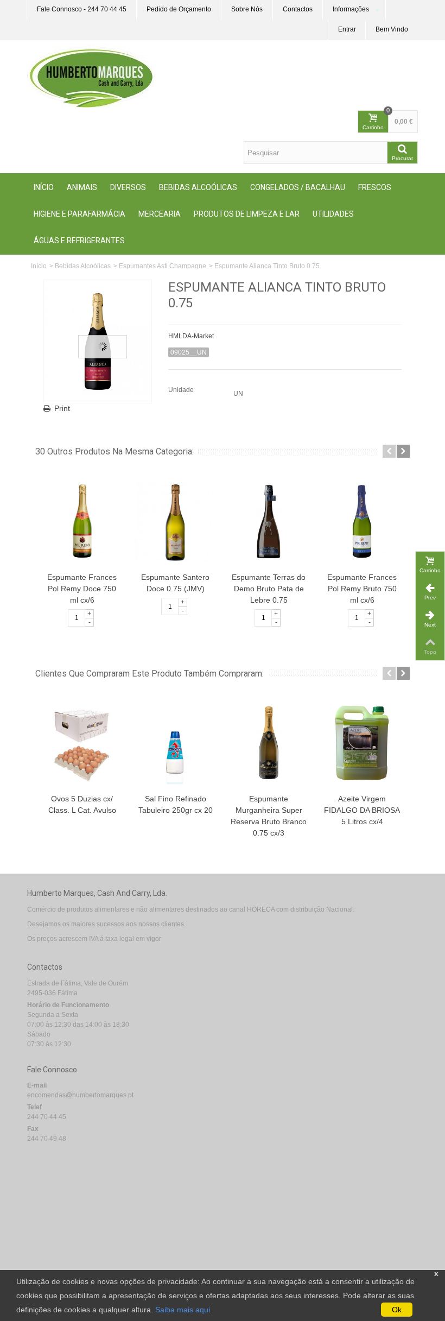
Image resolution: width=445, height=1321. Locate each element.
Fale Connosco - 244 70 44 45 (81, 9)
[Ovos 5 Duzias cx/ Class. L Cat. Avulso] (82, 743)
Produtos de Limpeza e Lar (247, 214)
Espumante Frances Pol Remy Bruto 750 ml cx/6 (362, 588)
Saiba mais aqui (182, 1309)
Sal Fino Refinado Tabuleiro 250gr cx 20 (175, 804)
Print (62, 408)
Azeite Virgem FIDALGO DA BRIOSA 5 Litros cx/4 (362, 810)
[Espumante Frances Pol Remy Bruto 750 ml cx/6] (362, 521)
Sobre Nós (247, 9)
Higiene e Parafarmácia (79, 214)
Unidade (181, 390)
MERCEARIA (159, 214)
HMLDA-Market (191, 336)
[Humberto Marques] (91, 76)
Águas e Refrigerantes (79, 240)
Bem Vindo (392, 29)
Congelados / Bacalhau (297, 187)
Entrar (347, 29)
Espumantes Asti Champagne (162, 266)
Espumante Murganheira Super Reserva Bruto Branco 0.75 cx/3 (269, 815)
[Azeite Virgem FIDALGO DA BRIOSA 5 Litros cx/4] (362, 743)
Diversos (128, 187)
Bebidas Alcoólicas (198, 187)
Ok (397, 1309)
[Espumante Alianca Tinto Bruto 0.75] (97, 341)
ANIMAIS (82, 187)
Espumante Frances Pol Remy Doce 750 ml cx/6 (82, 588)
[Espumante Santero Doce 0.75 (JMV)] (175, 521)
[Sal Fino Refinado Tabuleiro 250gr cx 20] (175, 743)
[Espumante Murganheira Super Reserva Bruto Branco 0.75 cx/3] (268, 743)
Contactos (298, 9)
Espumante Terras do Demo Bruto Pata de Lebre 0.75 (269, 588)
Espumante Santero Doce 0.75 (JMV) (175, 583)
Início (44, 187)
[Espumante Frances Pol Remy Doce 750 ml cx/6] (82, 521)
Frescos (374, 187)
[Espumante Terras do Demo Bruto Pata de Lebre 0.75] (268, 521)
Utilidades (333, 214)
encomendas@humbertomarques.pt (80, 1095)
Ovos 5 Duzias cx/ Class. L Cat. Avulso (82, 804)
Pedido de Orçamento (179, 9)
